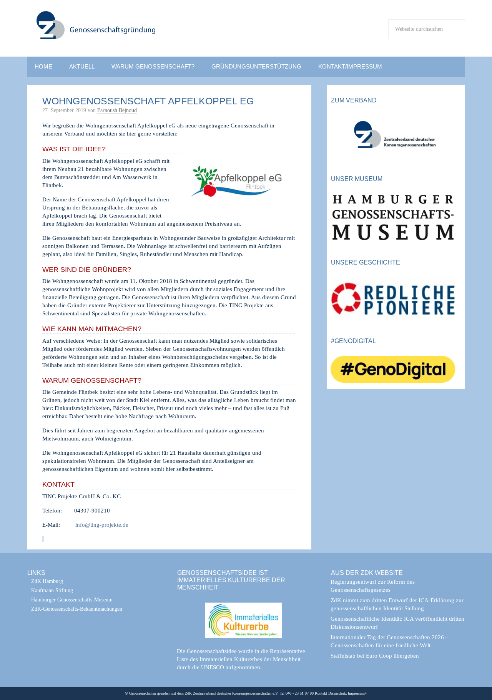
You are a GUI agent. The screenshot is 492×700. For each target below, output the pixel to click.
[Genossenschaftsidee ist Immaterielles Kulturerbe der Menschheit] (246, 615)
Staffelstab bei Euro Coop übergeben (375, 656)
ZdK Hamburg (47, 581)
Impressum (356, 693)
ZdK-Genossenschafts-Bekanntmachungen (76, 609)
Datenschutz (337, 693)
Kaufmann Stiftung (52, 590)
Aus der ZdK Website (367, 572)
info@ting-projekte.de (101, 525)
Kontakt (321, 693)
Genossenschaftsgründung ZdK (146, 33)
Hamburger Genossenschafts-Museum (72, 600)
